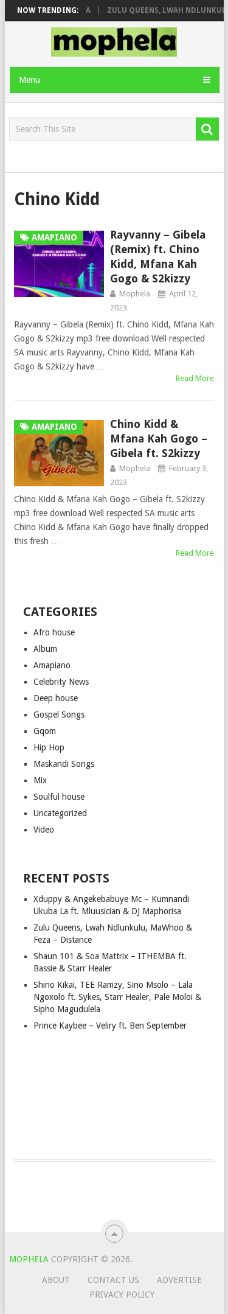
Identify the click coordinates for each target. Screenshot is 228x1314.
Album (45, 649)
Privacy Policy (121, 1294)
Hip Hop (48, 747)
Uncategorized (60, 813)
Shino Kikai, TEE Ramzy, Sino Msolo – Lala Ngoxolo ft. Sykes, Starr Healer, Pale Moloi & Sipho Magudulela (117, 997)
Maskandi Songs (63, 764)
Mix (40, 780)
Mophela (134, 293)
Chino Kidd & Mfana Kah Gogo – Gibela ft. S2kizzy (158, 439)
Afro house (54, 632)
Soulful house (59, 797)
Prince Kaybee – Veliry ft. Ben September (110, 1025)
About (56, 1280)
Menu (29, 80)
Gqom (44, 731)
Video (43, 829)
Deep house (55, 698)
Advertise (179, 1280)
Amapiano (52, 665)
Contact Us (113, 1280)
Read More (195, 378)
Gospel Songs (59, 714)
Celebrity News (61, 682)
